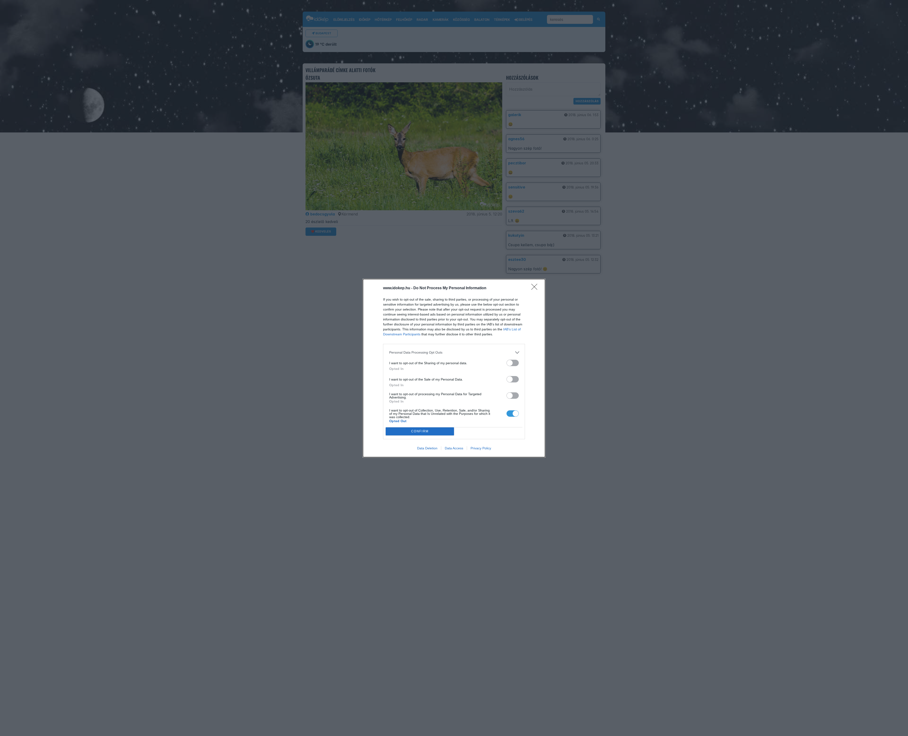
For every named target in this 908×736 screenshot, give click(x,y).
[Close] (535, 288)
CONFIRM (420, 431)
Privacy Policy (481, 448)
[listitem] (454, 352)
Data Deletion (427, 448)
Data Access (454, 448)
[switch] (512, 363)
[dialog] (454, 368)
